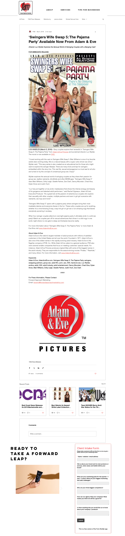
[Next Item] (61, 488)
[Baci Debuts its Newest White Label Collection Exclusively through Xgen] (62, 394)
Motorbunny (47, 19)
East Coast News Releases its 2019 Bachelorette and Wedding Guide (32, 406)
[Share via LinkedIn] (38, 368)
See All (103, 384)
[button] (103, 19)
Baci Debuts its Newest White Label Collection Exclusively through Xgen (62, 406)
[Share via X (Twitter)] (34, 368)
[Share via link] (43, 368)
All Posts (21, 19)
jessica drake (58, 19)
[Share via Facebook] (29, 368)
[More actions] (95, 32)
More (83, 19)
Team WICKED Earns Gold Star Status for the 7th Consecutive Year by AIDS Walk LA (91, 406)
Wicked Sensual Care (72, 19)
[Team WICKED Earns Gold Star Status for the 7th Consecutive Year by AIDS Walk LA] (92, 394)
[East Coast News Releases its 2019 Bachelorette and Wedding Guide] (33, 394)
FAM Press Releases (34, 19)
